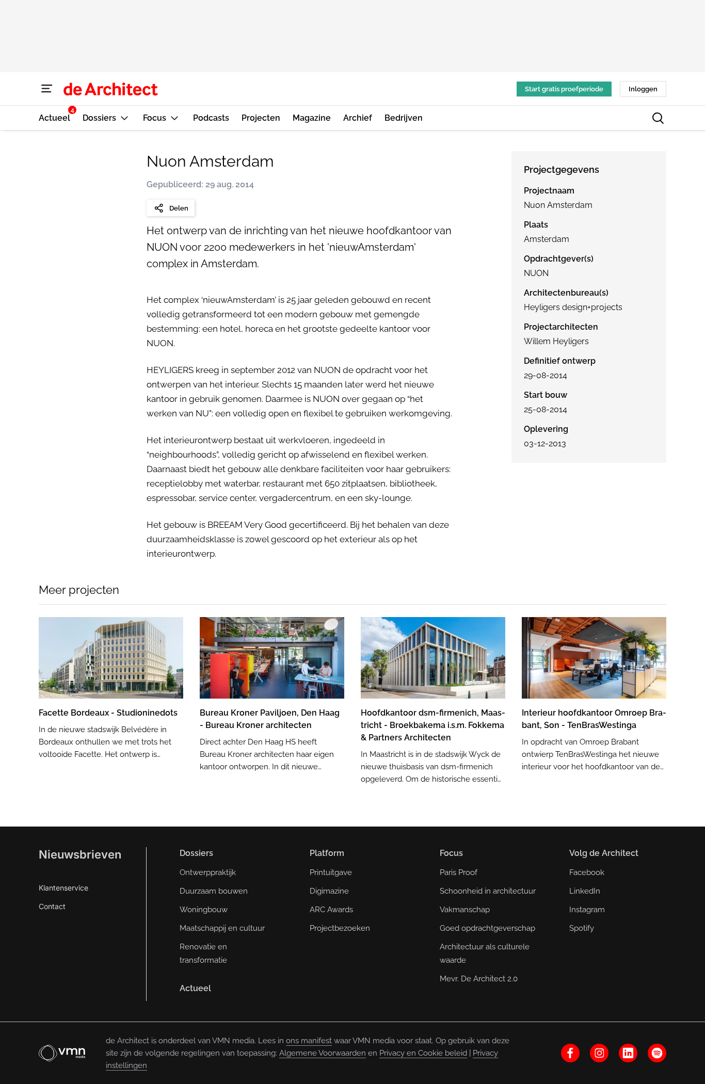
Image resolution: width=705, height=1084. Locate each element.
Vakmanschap (465, 909)
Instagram (587, 909)
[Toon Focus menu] (174, 118)
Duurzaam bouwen (214, 891)
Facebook (586, 872)
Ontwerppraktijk (208, 872)
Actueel (195, 988)
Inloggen (643, 89)
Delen (178, 208)
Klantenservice (63, 887)
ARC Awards (331, 909)
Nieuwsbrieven (80, 854)
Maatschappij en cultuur (222, 928)
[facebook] (570, 1053)
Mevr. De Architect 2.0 (479, 978)
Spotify (581, 928)
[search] (658, 118)
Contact (52, 906)
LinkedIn (584, 891)
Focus (451, 853)
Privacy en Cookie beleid (423, 1053)
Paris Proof (458, 872)
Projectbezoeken (340, 928)
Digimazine (329, 891)
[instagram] (599, 1053)
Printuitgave (331, 872)
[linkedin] (628, 1053)
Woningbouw (204, 909)
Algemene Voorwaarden (322, 1053)
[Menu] (47, 88)
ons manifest (309, 1040)
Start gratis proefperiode (564, 89)
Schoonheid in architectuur (488, 891)
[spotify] (657, 1053)
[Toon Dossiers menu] (124, 118)
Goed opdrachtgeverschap (487, 928)
